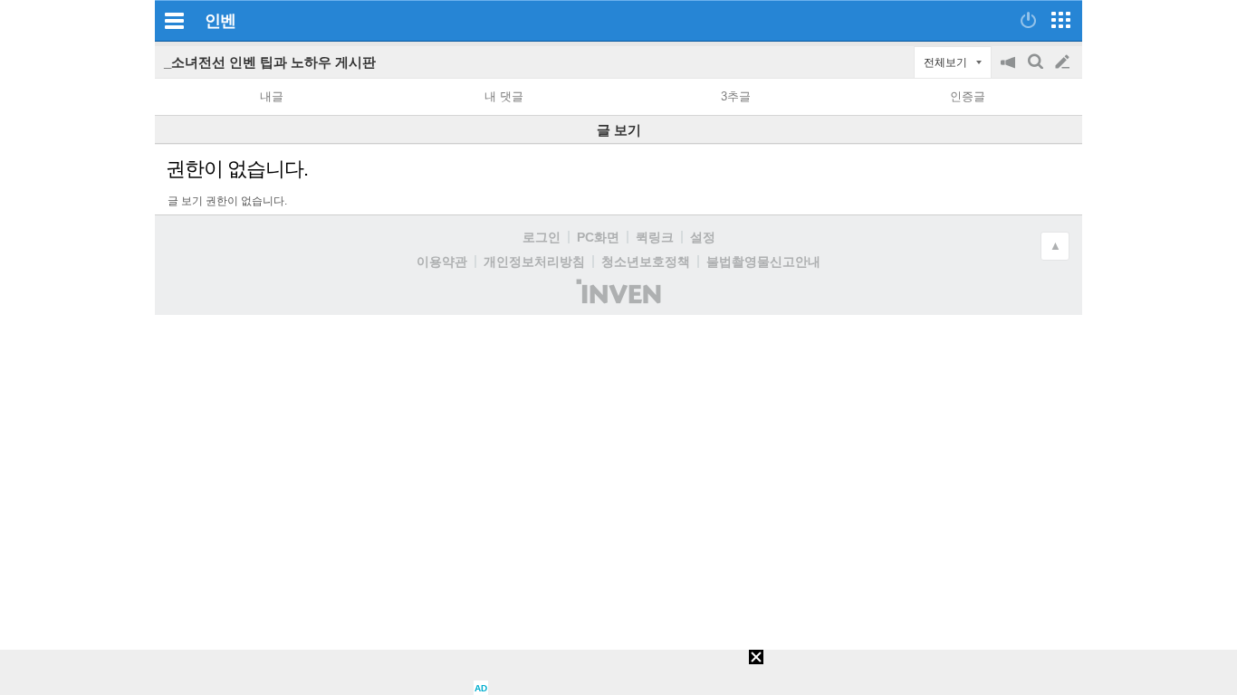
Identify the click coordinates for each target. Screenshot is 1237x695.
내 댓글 (503, 96)
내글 (271, 96)
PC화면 (598, 237)
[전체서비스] (1061, 20)
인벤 (220, 21)
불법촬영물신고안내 (763, 261)
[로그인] (1028, 20)
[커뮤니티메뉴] (174, 20)
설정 (702, 237)
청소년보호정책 (645, 261)
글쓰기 (1064, 62)
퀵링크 (655, 237)
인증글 (967, 96)
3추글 (736, 96)
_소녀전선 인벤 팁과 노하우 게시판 (270, 62)
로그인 (542, 237)
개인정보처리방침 (534, 261)
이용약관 (442, 261)
